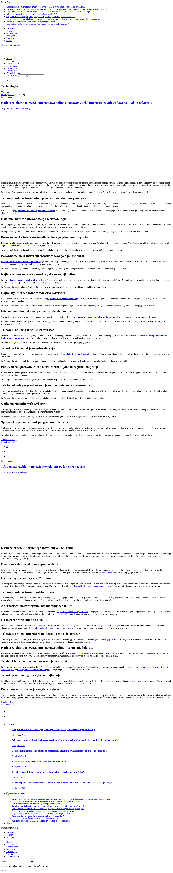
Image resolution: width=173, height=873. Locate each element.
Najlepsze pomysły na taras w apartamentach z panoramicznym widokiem (43, 811)
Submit (30, 861)
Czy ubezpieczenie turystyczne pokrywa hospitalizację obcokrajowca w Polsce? (40, 16)
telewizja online (80, 697)
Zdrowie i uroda (13, 73)
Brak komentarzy (23, 108)
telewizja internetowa (138, 681)
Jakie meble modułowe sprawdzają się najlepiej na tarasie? (31, 21)
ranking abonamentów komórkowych (33, 669)
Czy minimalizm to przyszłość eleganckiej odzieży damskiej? (38, 804)
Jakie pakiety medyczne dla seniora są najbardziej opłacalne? (38, 816)
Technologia (11, 68)
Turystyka (10, 71)
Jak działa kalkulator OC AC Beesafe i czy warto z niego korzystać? (41, 821)
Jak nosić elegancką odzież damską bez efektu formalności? (31, 14)
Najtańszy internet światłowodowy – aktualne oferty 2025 (36, 818)
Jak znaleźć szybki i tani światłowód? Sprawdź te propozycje (43, 466)
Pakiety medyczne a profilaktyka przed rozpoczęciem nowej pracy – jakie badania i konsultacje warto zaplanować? (61, 799)
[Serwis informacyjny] (11, 45)
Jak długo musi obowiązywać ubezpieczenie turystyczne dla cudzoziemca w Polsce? (48, 806)
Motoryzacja (11, 66)
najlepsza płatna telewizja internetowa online (89, 653)
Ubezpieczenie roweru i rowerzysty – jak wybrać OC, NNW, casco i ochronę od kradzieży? (45, 7)
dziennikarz (9, 442)
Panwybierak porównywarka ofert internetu (92, 586)
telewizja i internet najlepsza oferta (104, 639)
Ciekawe (10, 61)
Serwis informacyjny (20, 793)
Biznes (9, 58)
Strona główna (7, 94)
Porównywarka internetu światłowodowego (21, 243)
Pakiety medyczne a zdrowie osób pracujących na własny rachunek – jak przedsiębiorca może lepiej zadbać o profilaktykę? (59, 9)
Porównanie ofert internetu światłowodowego (22, 261)
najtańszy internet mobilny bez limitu (95, 317)
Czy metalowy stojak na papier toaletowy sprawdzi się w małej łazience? (37, 24)
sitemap (9, 823)
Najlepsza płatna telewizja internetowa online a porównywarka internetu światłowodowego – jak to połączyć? (53, 19)
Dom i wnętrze (12, 63)
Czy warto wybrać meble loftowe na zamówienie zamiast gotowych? (41, 813)
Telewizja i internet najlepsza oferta (76, 354)
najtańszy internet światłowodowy (62, 298)
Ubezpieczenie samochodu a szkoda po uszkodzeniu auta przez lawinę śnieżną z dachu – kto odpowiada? (51, 12)
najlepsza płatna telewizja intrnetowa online (35, 210)
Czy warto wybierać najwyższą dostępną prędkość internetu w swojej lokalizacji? (46, 801)
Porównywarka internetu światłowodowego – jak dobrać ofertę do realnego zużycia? (48, 808)
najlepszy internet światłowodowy (23, 280)
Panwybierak (107, 572)
